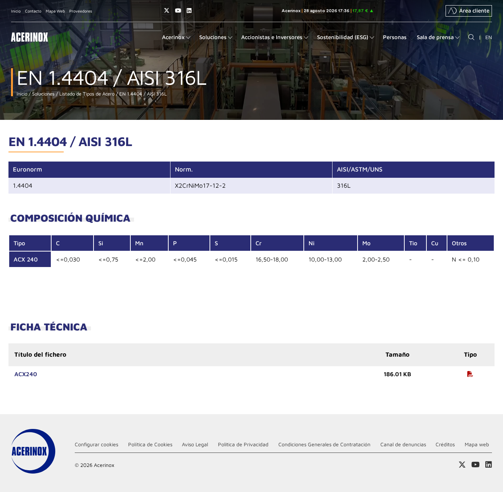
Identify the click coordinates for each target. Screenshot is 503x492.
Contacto (33, 10)
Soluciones (42, 93)
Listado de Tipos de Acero (86, 93)
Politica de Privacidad (243, 444)
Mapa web (477, 444)
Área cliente (474, 10)
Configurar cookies (96, 444)
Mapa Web (55, 10)
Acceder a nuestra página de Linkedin (189, 10)
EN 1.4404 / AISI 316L (142, 93)
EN (488, 37)
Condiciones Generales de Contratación (324, 444)
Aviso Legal (195, 444)
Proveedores (80, 10)
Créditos (445, 444)
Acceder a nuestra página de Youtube (178, 10)
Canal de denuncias (403, 444)
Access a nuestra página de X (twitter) (166, 10)
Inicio (16, 10)
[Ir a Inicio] (29, 37)
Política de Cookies (150, 444)
